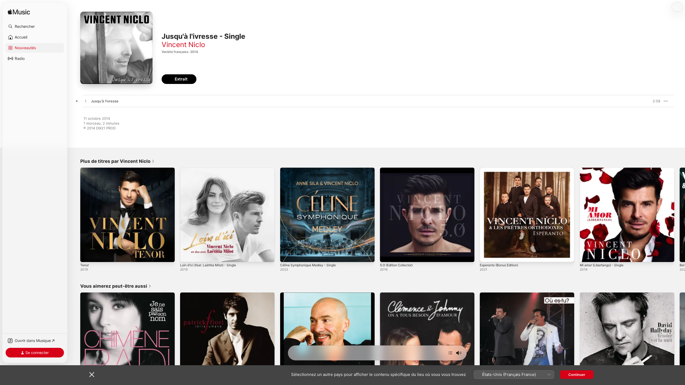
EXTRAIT (654, 101)
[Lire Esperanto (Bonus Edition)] (486, 255)
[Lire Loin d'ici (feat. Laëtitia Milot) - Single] (187, 255)
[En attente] (450, 353)
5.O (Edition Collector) (398, 170)
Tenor (85, 170)
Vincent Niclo (183, 44)
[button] (35, 26)
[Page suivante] (679, 215)
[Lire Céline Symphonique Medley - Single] (287, 255)
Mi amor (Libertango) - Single (604, 170)
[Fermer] (91, 374)
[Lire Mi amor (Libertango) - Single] (587, 255)
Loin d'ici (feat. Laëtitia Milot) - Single (211, 170)
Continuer (576, 374)
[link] (117, 161)
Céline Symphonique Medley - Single (311, 170)
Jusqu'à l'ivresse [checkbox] (105, 101)
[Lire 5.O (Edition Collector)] (387, 255)
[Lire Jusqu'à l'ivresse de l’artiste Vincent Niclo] (85, 101)
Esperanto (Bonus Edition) (502, 170)
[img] (19, 12)
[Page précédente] (75, 215)
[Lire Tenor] (87, 255)
